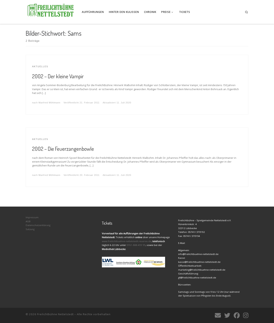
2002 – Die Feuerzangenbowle (63, 148)
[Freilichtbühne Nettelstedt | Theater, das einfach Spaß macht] (51, 11)
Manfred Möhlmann (49, 102)
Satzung (30, 229)
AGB (28, 221)
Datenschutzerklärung (38, 225)
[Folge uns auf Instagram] (245, 315)
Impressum (32, 217)
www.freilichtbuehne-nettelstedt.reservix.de (126, 241)
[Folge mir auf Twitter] (227, 315)
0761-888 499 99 (136, 245)
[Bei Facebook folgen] (237, 315)
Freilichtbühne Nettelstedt (55, 314)
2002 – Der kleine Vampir (58, 76)
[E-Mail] (218, 315)
